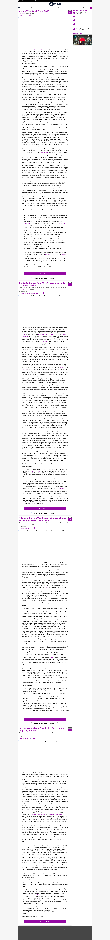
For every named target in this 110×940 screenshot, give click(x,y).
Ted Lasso (26, 738)
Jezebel (28, 1)
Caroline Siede (23, 289)
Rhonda (52, 657)
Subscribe (68, 7)
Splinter (32, 1)
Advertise (45, 929)
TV (39, 7)
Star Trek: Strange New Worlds (31, 293)
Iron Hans (62, 68)
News (32, 7)
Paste (19, 1)
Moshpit (42, 1)
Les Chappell (22, 13)
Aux (75, 7)
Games (59, 7)
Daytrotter (37, 1)
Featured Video (77, 33)
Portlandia (63, 254)
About (33, 929)
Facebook (57, 929)
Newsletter (83, 7)
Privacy (69, 929)
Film (45, 7)
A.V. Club (23, 1)
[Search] (19, 8)
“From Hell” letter (61, 223)
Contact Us (75, 929)
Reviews (22, 15)
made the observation (38, 49)
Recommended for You (80, 10)
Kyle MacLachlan (49, 254)
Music (52, 7)
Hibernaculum (44, 152)
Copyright (63, 929)
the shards (26, 528)
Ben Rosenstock (23, 524)
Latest (25, 7)
